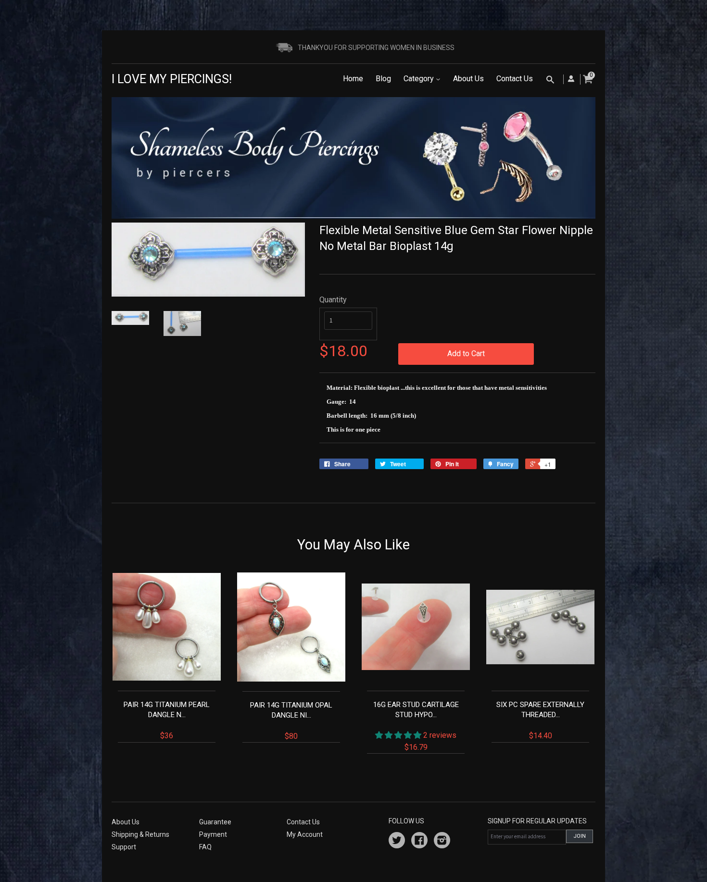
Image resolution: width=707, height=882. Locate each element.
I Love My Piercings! (172, 79)
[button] (399, 735)
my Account (305, 834)
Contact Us (514, 78)
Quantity (333, 299)
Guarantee (215, 822)
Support (124, 847)
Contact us (303, 822)
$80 (291, 721)
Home (353, 78)
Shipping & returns (140, 834)
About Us (468, 78)
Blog (383, 78)
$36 (167, 720)
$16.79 (416, 725)
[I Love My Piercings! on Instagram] (442, 841)
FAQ (205, 847)
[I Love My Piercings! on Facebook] (419, 841)
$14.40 (540, 720)
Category (420, 78)
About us (125, 822)
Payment (213, 834)
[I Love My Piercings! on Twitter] (397, 841)
